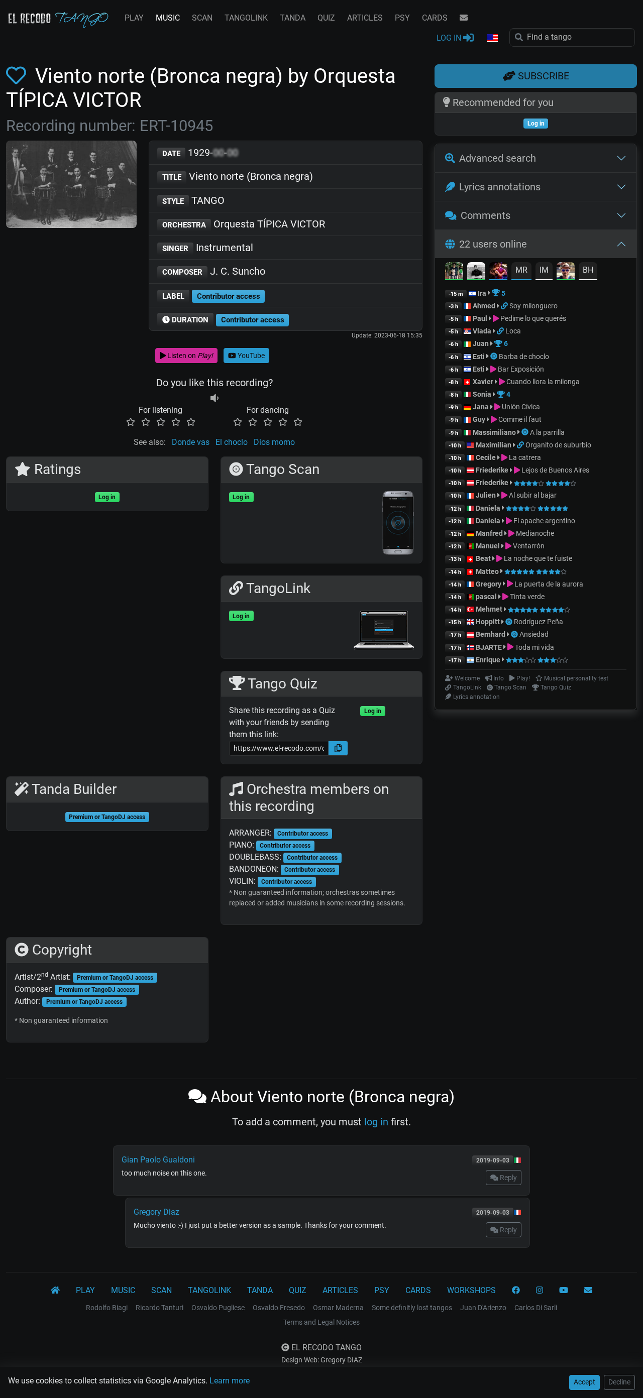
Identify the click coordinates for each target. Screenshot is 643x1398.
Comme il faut (519, 419)
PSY (402, 18)
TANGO (193, 200)
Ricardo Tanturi (159, 1308)
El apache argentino (543, 521)
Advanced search (497, 158)
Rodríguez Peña (538, 622)
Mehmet (489, 609)
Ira (482, 293)
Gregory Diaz (156, 1212)
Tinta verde (526, 597)
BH (588, 270)
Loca (513, 331)
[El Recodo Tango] (55, 1290)
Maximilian (493, 445)
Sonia (482, 394)
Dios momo (274, 442)
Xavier (484, 382)
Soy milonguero (533, 306)
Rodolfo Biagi (107, 1308)
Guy (479, 419)
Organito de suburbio (558, 445)
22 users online (493, 244)
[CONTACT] (464, 18)
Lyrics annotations (500, 187)
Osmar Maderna (338, 1308)
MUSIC (168, 18)
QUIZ (326, 18)
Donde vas (190, 442)
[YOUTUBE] (563, 1290)
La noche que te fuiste (537, 558)
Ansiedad (534, 634)
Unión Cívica (520, 407)
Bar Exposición (520, 369)
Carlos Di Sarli (535, 1308)
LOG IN (450, 38)
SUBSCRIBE (542, 76)
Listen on (189, 356)
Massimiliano (494, 432)
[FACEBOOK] (516, 1290)
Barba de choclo (524, 357)
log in (376, 1122)
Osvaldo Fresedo (279, 1308)
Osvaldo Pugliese (218, 1308)
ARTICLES (365, 18)
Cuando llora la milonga (542, 382)
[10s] (214, 398)
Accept (584, 1382)
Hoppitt (488, 622)
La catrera (524, 457)
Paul (480, 318)
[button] (492, 38)
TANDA (292, 18)
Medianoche (534, 533)
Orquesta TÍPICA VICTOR (243, 224)
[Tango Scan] (494, 357)
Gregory (488, 584)
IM (544, 270)
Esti (479, 357)
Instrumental (207, 248)
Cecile (486, 457)
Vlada (482, 331)
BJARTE (489, 647)
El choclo (232, 442)
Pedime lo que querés (532, 318)
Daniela (489, 508)
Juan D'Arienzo (483, 1308)
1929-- (200, 153)
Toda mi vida (533, 647)
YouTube (250, 356)
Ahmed (484, 306)
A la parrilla (547, 432)
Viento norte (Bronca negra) (237, 176)
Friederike (492, 470)
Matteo (487, 571)
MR (521, 270)
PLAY (134, 18)
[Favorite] (18, 76)
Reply (507, 1178)
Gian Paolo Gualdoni (158, 1159)
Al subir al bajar (532, 495)
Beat (483, 558)
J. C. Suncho (213, 271)
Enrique (489, 660)
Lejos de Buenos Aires (554, 470)
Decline (619, 1382)
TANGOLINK (246, 18)
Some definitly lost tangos (412, 1308)
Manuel (488, 546)
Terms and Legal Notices (321, 1322)
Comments (485, 215)
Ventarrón (528, 546)
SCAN (202, 18)
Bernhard (490, 634)
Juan (481, 343)
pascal (486, 597)
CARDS (435, 18)
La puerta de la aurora (548, 584)
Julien (486, 495)
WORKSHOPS (471, 1290)
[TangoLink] (505, 306)
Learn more (229, 1380)
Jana (481, 407)
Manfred (489, 533)
